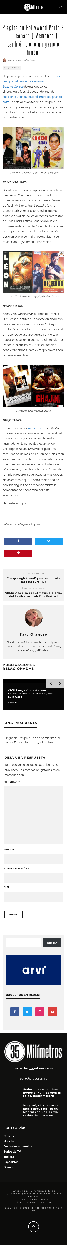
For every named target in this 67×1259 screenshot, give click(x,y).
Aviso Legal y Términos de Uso (35, 1191)
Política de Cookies (36, 1199)
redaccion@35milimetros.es (34, 1068)
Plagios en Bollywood (30, 524)
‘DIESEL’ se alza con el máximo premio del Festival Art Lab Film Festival (33, 594)
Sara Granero (15, 60)
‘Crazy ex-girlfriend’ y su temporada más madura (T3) (33, 580)
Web (7, 887)
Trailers (9, 1156)
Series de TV (12, 1151)
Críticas (9, 1136)
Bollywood (11, 524)
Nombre (10, 850)
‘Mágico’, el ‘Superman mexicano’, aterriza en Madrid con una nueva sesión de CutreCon (41, 1110)
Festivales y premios (18, 1146)
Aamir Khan (35, 428)
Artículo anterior (33, 573)
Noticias (9, 1141)
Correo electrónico (18, 868)
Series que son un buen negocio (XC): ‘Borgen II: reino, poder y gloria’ (42, 1092)
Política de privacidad (36, 1202)
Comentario (13, 782)
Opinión (9, 1167)
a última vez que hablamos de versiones (33, 81)
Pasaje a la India (11, 68)
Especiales (11, 1162)
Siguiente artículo (33, 588)
